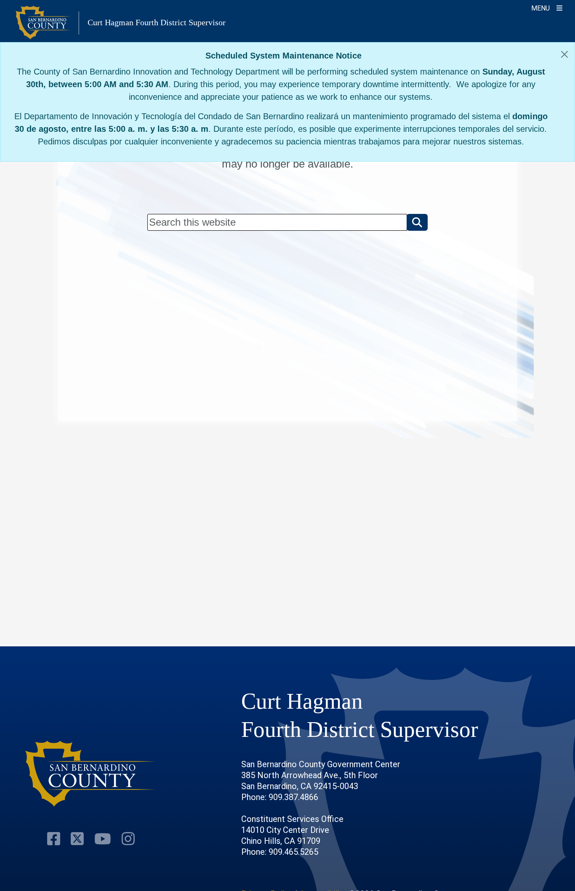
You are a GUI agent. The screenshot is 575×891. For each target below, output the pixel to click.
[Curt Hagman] (91, 773)
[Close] (564, 54)
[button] (417, 222)
